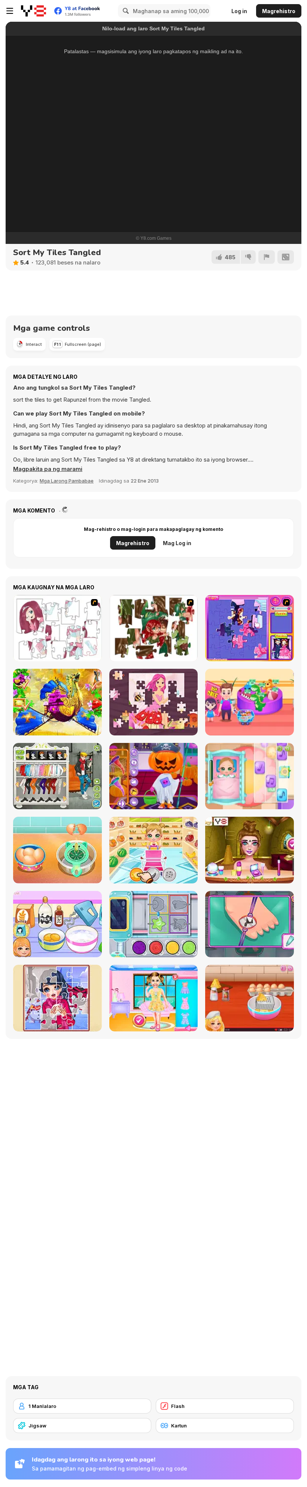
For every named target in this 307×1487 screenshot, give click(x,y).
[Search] (124, 11)
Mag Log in (177, 543)
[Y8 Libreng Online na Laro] (33, 10)
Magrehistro (278, 11)
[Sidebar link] (9, 10)
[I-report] (266, 257)
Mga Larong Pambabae (67, 481)
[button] (47, 469)
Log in (239, 11)
